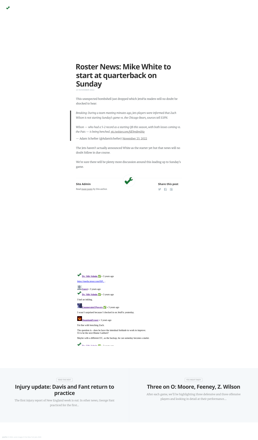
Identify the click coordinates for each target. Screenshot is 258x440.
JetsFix (4, 437)
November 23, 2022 (134, 138)
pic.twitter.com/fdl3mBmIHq (128, 131)
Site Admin (83, 184)
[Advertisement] (129, 41)
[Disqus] (129, 230)
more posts (86, 189)
